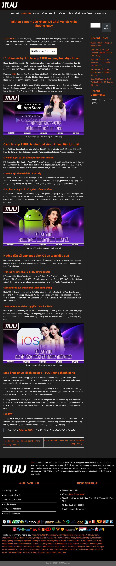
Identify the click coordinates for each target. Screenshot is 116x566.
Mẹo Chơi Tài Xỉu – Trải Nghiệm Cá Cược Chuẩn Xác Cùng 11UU (100, 62)
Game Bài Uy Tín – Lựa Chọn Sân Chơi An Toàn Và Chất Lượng (101, 53)
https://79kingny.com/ (72, 535)
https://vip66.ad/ (25, 544)
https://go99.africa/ (10, 549)
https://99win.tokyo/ (10, 538)
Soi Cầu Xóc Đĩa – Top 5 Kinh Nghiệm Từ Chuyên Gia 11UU (100, 72)
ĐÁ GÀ (70, 13)
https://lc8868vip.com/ (27, 546)
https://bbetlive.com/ (81, 549)
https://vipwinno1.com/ (62, 549)
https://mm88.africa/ (61, 538)
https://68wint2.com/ (45, 546)
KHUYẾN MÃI (87, 13)
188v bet (91, 514)
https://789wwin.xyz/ (27, 538)
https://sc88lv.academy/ (45, 541)
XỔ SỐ (77, 13)
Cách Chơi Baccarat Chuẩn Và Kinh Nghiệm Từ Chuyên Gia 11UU (102, 82)
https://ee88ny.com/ (54, 535)
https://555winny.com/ (93, 544)
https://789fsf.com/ (10, 552)
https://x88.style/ (97, 546)
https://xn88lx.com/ (76, 544)
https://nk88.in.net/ (94, 541)
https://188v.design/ (41, 544)
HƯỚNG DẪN (26, 13)
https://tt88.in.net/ (78, 541)
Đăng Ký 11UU (26, 430)
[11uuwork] (13, 5)
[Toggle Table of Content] (51, 51)
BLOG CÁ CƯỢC (100, 13)
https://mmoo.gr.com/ (27, 549)
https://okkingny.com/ (90, 535)
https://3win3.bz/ (39, 535)
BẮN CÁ (52, 13)
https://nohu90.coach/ (42, 552)
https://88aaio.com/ (10, 546)
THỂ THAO (61, 13)
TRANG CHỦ (14, 13)
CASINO (36, 13)
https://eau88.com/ (63, 541)
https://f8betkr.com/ (94, 538)
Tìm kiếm (94, 21)
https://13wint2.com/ (63, 546)
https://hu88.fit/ (96, 549)
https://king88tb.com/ (81, 546)
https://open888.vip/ (26, 541)
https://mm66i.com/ (10, 544)
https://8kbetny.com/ (44, 538)
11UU (14, 74)
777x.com (75, 514)
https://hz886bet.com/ (58, 544)
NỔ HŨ (44, 13)
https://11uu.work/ (77, 494)
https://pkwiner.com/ (44, 549)
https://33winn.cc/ (78, 538)
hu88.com (84, 514)
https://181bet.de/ (25, 552)
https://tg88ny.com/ (10, 541)
